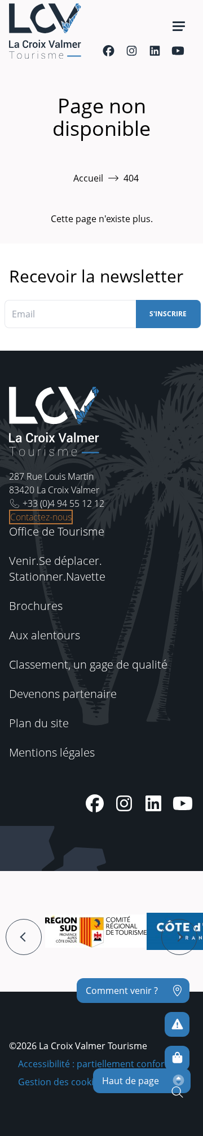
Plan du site (39, 723)
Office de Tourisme (56, 531)
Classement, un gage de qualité (88, 664)
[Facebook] (108, 51)
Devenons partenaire (63, 693)
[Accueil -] (45, 31)
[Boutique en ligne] (177, 1058)
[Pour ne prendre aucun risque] (177, 1024)
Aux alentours (44, 635)
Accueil (88, 178)
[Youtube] (177, 51)
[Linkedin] (154, 51)
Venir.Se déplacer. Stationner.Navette (57, 568)
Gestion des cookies (60, 1082)
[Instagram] (131, 51)
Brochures (36, 605)
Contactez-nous (41, 517)
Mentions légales (52, 752)
